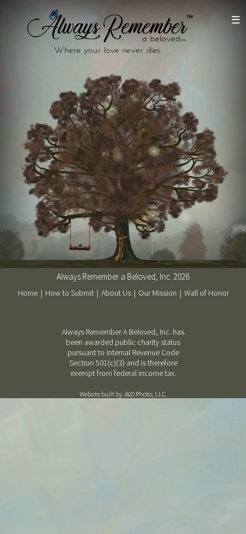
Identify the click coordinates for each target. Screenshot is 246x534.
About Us (117, 293)
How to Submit (70, 293)
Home (28, 293)
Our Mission (158, 293)
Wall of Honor (206, 293)
